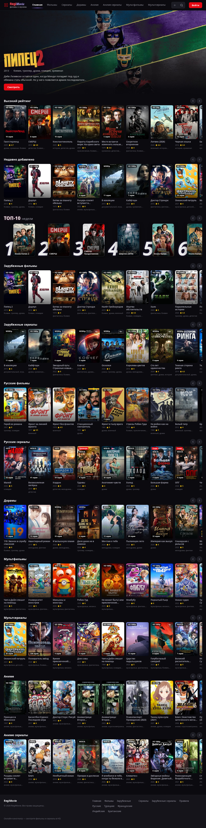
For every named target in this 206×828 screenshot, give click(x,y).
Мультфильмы (135, 4)
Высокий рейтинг (17, 101)
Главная (37, 4)
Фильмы (52, 4)
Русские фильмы (17, 383)
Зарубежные (124, 800)
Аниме (94, 4)
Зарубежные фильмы (20, 266)
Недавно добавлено (19, 159)
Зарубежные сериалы (20, 324)
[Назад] (193, 101)
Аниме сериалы (112, 4)
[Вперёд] (199, 101)
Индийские (98, 811)
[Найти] (181, 5)
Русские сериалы (17, 442)
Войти (195, 5)
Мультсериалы (157, 4)
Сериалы (67, 4)
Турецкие (109, 806)
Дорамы (81, 4)
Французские (125, 806)
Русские (96, 806)
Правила (184, 800)
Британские (114, 811)
